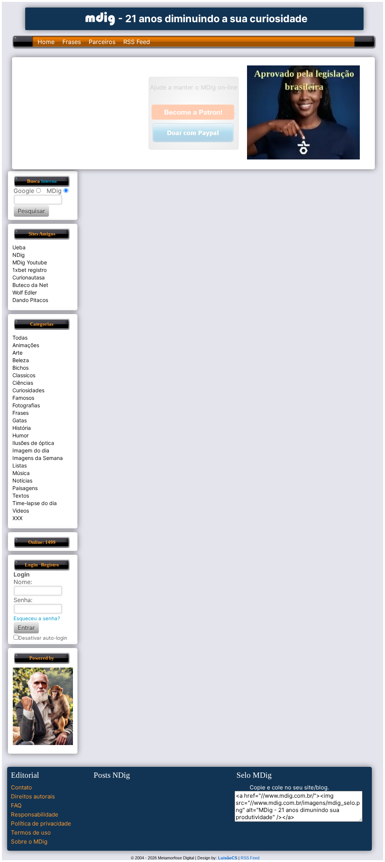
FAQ (16, 805)
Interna (49, 181)
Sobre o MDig (29, 841)
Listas (19, 465)
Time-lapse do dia (34, 503)
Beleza (20, 360)
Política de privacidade (41, 823)
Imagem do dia (30, 450)
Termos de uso (31, 832)
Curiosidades (28, 390)
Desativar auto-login (42, 638)
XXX (17, 518)
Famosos (23, 398)
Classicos (23, 375)
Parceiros (102, 42)
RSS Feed (136, 42)
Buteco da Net (30, 285)
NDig (18, 255)
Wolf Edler (24, 292)
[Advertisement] (83, 112)
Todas (19, 337)
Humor (20, 435)
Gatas (19, 420)
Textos (20, 495)
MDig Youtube (29, 262)
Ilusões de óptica (33, 443)
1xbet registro (29, 270)
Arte (17, 352)
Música (21, 473)
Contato (21, 787)
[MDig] (100, 18)
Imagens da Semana (37, 458)
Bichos (20, 367)
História (21, 428)
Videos (20, 510)
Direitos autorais (33, 796)
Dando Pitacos (30, 300)
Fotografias (26, 405)
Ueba (19, 247)
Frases (71, 42)
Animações (25, 345)
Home (46, 42)
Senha (22, 600)
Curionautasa (28, 277)
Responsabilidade (34, 814)
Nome (22, 582)
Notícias (22, 480)
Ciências (22, 382)
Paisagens (25, 488)
